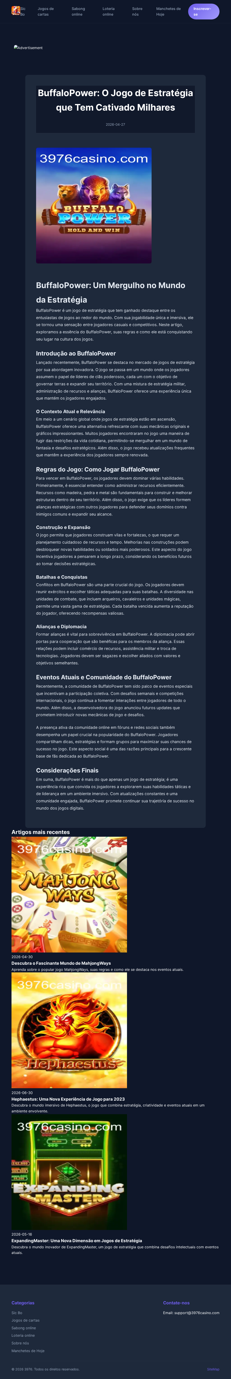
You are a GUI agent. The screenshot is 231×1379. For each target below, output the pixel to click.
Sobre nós (20, 1343)
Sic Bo (17, 1312)
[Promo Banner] (115, 56)
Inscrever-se (202, 11)
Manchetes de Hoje (28, 1350)
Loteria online (23, 1335)
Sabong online (24, 1328)
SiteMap (213, 1369)
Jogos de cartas (25, 1320)
